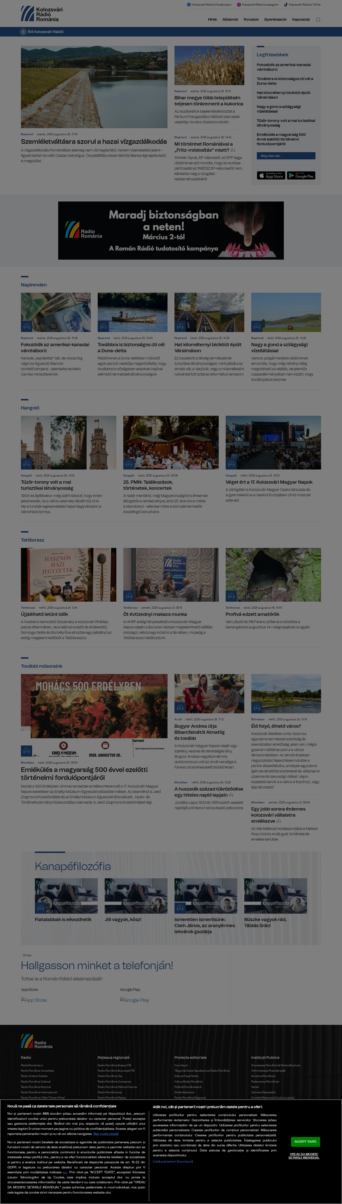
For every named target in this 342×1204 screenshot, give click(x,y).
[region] (171, 1151)
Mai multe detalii (106, 1134)
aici (65, 1172)
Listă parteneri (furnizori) (173, 1161)
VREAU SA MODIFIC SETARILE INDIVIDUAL (303, 1156)
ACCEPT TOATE (305, 1141)
